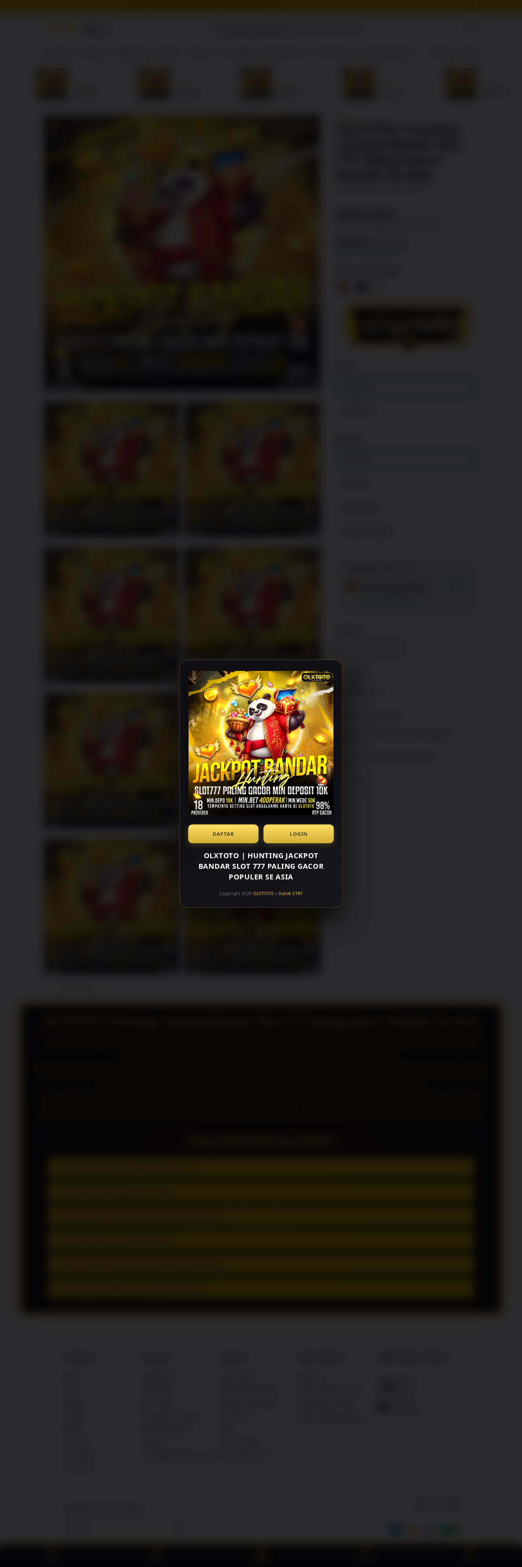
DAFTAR (223, 833)
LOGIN (299, 833)
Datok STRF (290, 893)
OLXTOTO (263, 893)
